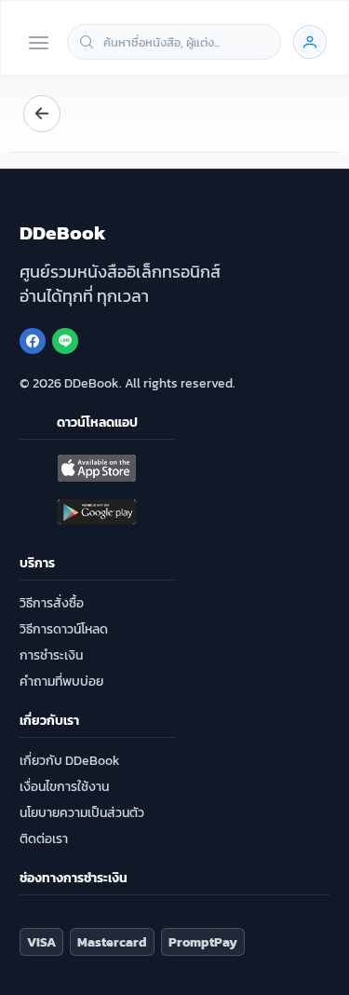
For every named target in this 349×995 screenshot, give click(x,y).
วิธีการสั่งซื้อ (52, 603)
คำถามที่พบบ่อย (61, 681)
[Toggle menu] (38, 44)
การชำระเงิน (51, 655)
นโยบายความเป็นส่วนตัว (82, 813)
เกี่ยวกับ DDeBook (70, 760)
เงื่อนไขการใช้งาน (64, 787)
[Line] (65, 341)
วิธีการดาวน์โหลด (64, 629)
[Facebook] (33, 341)
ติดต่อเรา (44, 839)
